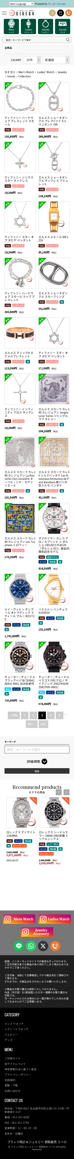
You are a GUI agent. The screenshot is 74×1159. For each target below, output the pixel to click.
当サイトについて (15, 1064)
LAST (43, 724)
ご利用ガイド (12, 1058)
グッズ (9, 1040)
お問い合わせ (12, 1091)
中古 (8, 129)
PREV (15, 715)
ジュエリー (11, 1034)
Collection (24, 76)
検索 (37, 771)
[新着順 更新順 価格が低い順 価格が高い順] (56, 60)
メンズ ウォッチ (14, 1023)
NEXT (30, 724)
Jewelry (62, 72)
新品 (8, 689)
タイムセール (19, 845)
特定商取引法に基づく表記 (20, 1069)
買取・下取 (11, 1085)
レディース (18, 129)
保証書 (52, 561)
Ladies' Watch (45, 72)
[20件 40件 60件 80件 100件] (32, 60)
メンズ (43, 561)
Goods (11, 76)
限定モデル (52, 557)
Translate (61, 3)
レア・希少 (53, 844)
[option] (21, 831)
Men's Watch (26, 72)
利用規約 (10, 1080)
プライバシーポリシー (18, 1074)
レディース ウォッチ (17, 1029)
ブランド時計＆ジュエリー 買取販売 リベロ (37, 1142)
